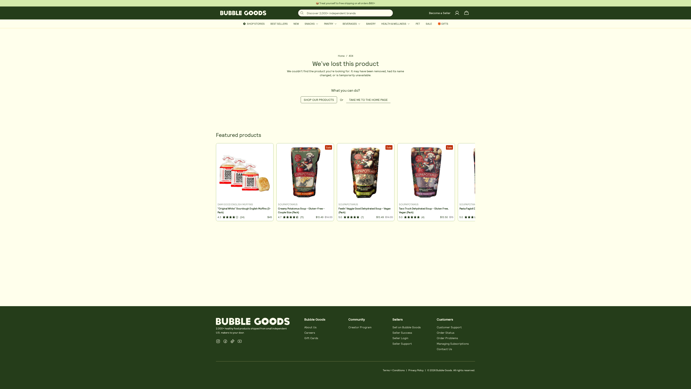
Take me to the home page (368, 99)
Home (341, 55)
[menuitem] (311, 23)
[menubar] (345, 23)
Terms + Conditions (394, 370)
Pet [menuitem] (418, 23)
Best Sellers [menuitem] (279, 23)
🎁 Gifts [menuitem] (443, 23)
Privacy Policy (416, 370)
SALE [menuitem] (429, 23)
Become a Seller (440, 13)
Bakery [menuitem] (371, 23)
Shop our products (319, 99)
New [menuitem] (296, 23)
